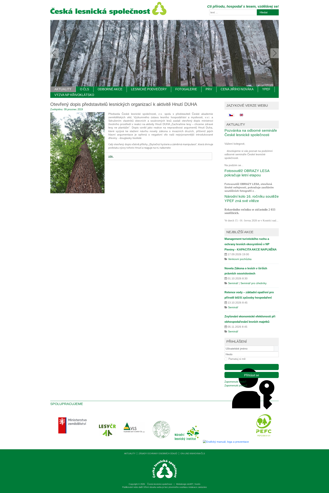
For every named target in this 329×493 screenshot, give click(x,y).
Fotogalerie (186, 89)
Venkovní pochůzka (240, 259)
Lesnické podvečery (149, 89)
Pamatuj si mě (237, 358)
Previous (55, 53)
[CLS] (108, 14)
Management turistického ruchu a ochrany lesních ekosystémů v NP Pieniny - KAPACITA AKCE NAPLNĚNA (250, 244)
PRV (209, 89)
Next (274, 53)
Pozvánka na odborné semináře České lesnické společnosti (250, 132)
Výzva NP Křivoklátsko (74, 95)
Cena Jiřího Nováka (237, 89)
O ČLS (84, 89)
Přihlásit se (251, 375)
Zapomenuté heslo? (235, 381)
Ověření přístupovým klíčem (251, 367)
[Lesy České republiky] (108, 441)
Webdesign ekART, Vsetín (188, 484)
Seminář (233, 283)
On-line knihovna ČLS (192, 453)
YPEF (266, 89)
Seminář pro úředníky (253, 283)
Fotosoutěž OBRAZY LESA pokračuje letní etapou (246, 173)
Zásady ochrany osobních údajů (158, 453)
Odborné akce (110, 89)
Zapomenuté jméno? (235, 385)
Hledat (264, 12)
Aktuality (62, 89)
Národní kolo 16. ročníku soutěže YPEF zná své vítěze (251, 198)
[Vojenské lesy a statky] (135, 441)
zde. (110, 156)
